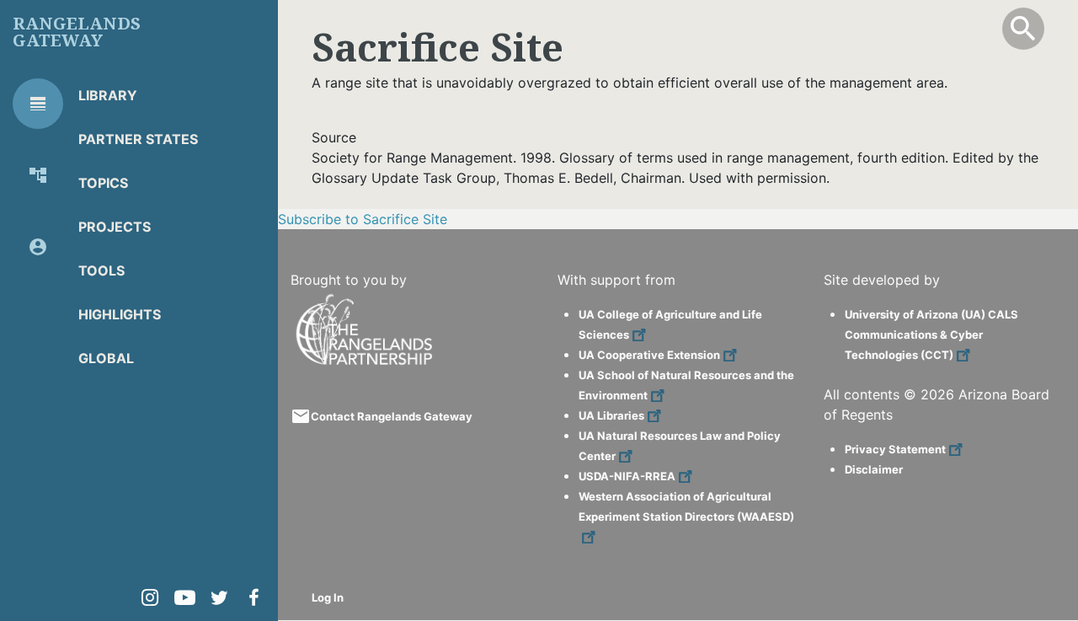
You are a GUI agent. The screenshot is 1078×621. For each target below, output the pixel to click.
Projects (114, 226)
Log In (328, 597)
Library (107, 95)
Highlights (119, 314)
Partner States (138, 139)
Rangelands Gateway (77, 32)
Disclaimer (874, 469)
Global (106, 358)
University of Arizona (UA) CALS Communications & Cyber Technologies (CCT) (931, 334)
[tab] (38, 103)
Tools (101, 270)
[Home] (366, 301)
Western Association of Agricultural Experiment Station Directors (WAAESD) (686, 506)
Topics (103, 182)
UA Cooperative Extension (649, 354)
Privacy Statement (895, 449)
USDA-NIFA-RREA (627, 476)
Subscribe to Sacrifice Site (362, 219)
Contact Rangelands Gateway (391, 416)
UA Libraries (611, 415)
